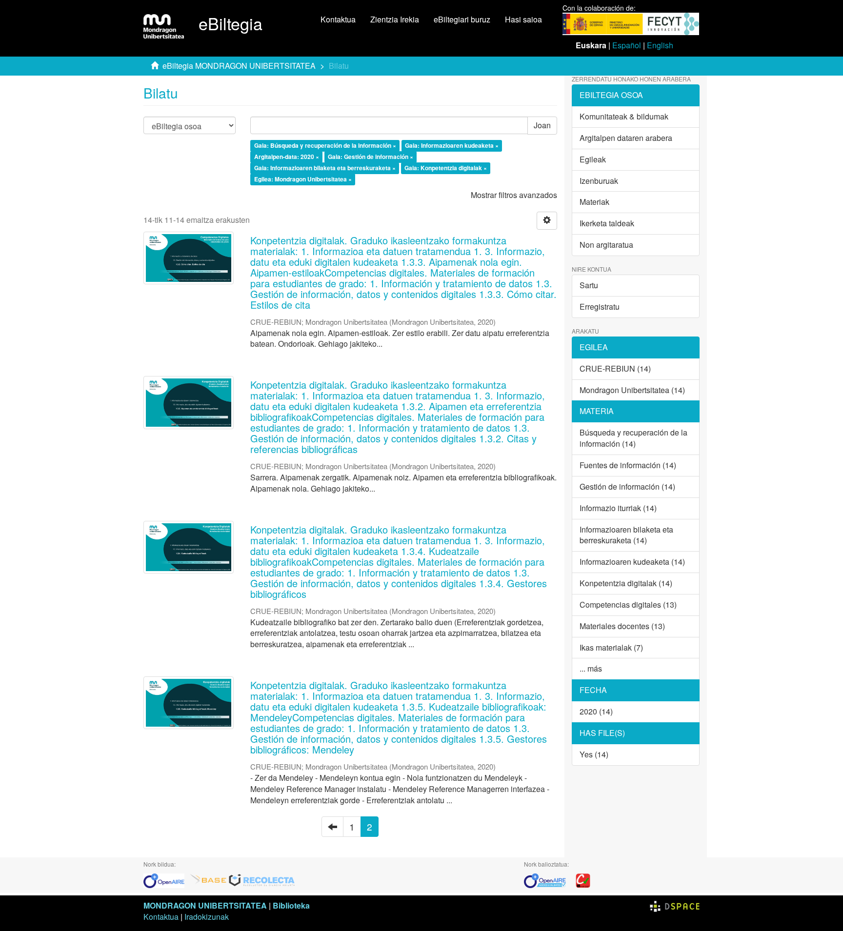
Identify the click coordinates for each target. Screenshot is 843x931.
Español (626, 45)
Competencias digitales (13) (628, 604)
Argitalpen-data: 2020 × (286, 156)
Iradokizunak (206, 916)
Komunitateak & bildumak (624, 116)
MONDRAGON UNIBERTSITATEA (205, 905)
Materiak (594, 201)
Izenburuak (599, 180)
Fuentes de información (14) (628, 465)
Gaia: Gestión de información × (370, 156)
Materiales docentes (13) (622, 626)
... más (591, 668)
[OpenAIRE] (166, 879)
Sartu (589, 285)
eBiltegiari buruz (462, 19)
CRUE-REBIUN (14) (615, 368)
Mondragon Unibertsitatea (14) (632, 390)
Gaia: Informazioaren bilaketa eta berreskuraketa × (325, 167)
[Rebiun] (583, 879)
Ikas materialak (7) (611, 647)
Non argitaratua (606, 244)
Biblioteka (291, 905)
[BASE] (208, 879)
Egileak (593, 159)
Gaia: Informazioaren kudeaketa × (452, 145)
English (660, 45)
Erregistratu (600, 306)
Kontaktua (338, 19)
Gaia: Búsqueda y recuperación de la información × (325, 145)
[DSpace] (675, 905)
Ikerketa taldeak (607, 223)
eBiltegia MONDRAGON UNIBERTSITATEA (239, 65)
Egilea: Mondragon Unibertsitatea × (303, 179)
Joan (542, 125)
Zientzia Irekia (394, 19)
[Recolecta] (262, 879)
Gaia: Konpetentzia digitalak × (445, 167)
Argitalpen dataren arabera (626, 137)
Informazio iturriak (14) (618, 508)
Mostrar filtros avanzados (514, 194)
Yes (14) (594, 754)
